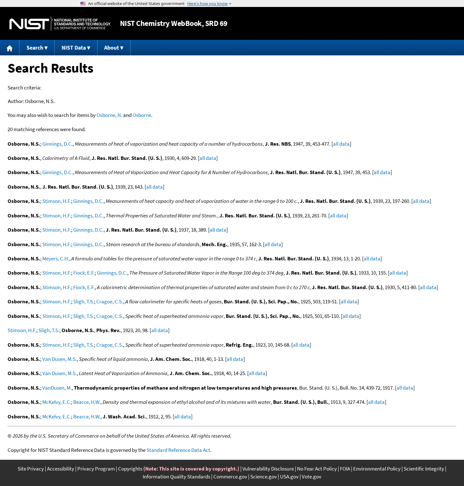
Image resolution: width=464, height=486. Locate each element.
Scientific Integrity (424, 468)
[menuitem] (10, 47)
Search (35, 47)
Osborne (142, 115)
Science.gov (263, 476)
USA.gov (289, 476)
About (111, 47)
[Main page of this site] (10, 47)
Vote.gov (311, 476)
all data (341, 143)
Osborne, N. (109, 115)
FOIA (345, 468)
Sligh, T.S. (83, 301)
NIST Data (74, 47)
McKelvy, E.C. (56, 401)
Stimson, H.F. (56, 200)
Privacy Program (96, 468)
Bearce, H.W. (86, 401)
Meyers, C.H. (55, 258)
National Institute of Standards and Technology (59, 23)
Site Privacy (31, 468)
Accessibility (60, 468)
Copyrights (130, 468)
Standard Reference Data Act (178, 450)
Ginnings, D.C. (57, 143)
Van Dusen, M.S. (59, 358)
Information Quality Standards (176, 476)
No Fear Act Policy (317, 468)
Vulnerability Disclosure (268, 468)
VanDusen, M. (57, 387)
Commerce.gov (230, 476)
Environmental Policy (377, 468)
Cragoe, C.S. (109, 301)
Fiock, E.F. (84, 272)
